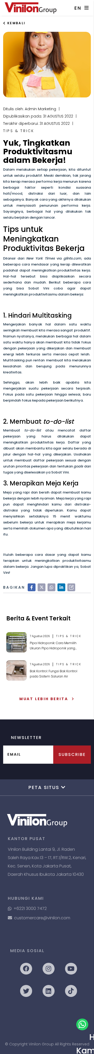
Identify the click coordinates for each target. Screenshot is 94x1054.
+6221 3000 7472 (30, 908)
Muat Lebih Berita (43, 698)
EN (78, 8)
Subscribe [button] (72, 754)
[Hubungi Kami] (82, 1025)
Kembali (15, 23)
